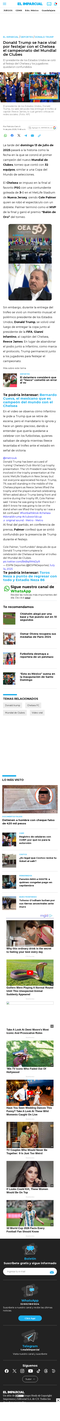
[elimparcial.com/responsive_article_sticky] (58, 1400)
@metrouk (10, 458)
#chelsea (44, 513)
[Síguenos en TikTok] (38, 1371)
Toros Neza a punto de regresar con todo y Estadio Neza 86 (30, 576)
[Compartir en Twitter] (19, 136)
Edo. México (32, 10)
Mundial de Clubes (15, 712)
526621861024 (29, 1304)
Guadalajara (48, 10)
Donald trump (44, 37)
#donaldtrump (12, 516)
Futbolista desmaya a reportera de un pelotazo (36, 655)
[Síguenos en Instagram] (22, 1371)
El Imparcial (11, 37)
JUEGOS (8, 10)
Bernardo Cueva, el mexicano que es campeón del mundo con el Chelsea (30, 400)
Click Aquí (30, 1318)
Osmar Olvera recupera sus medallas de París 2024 (38, 635)
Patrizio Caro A (13, 126)
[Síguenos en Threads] (46, 1371)
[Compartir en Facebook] (12, 136)
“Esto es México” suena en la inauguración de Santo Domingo (37, 676)
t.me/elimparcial (30, 1349)
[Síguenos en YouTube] (30, 1371)
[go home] (30, 1392)
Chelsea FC (33, 705)
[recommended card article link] (10, 380)
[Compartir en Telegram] (25, 136)
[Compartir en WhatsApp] (5, 136)
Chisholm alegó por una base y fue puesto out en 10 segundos (38, 616)
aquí (27, 597)
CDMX (19, 10)
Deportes (27, 37)
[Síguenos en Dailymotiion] (53, 1371)
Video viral (37, 712)
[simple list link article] (30, 800)
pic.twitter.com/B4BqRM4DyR (21, 561)
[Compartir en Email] (32, 136)
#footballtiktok (29, 513)
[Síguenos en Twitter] (14, 1371)
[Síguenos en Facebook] (7, 1371)
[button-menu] (4, 4)
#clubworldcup (32, 516)
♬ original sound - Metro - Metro (23, 520)
